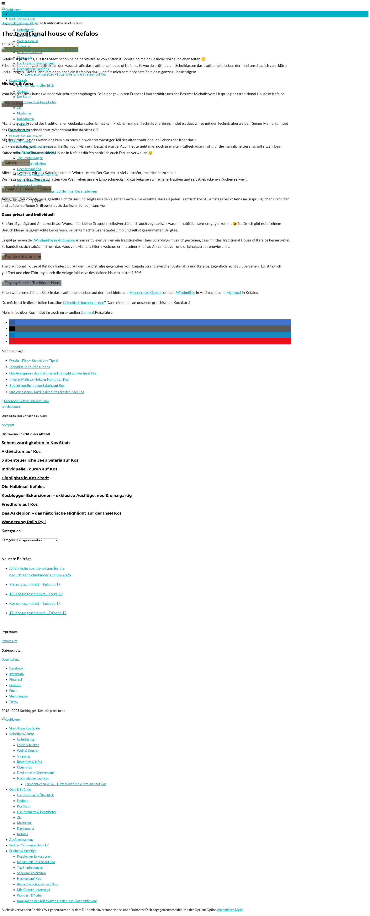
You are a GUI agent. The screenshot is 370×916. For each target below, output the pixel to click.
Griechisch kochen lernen (83, 302)
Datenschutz (10, 659)
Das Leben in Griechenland (36, 773)
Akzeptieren (226, 910)
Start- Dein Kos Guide (22, 18)
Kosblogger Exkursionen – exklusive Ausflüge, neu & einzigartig (67, 495)
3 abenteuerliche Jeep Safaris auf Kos (37, 385)
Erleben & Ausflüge (24, 23)
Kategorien (10, 540)
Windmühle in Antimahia (54, 240)
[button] (12, 322)
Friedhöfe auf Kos (20, 504)
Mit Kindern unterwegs (33, 890)
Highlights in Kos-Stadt (25, 478)
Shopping (23, 46)
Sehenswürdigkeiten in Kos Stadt (36, 442)
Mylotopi (233, 292)
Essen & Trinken (28, 745)
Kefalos (22, 834)
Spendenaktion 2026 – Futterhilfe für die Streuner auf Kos (65, 784)
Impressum (9, 641)
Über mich (24, 767)
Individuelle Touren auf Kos (29, 367)
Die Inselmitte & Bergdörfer (36, 102)
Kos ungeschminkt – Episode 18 (35, 584)
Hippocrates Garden (146, 292)
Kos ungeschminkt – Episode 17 (35, 603)
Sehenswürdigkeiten (31, 163)
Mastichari (24, 113)
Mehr (239, 910)
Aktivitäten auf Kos (21, 451)
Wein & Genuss (27, 41)
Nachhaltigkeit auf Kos (33, 778)
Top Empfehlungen (30, 158)
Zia (19, 108)
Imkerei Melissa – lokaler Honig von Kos (39, 379)
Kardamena (25, 119)
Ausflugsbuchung (21, 840)
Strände (22, 801)
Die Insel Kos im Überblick (35, 85)
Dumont (87, 312)
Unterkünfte (25, 739)
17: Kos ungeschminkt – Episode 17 (37, 613)
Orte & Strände (20, 789)
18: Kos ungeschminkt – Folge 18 (36, 594)
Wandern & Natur (29, 186)
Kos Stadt (24, 806)
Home (6, 23)
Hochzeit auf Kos (29, 169)
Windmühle (185, 292)
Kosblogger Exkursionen (34, 856)
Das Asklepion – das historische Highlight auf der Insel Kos (53, 373)
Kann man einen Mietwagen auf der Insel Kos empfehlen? (57, 191)
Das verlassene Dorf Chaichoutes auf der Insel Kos (46, 392)
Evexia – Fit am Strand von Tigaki (33, 360)
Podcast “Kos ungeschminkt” (26, 135)
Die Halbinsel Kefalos (23, 486)
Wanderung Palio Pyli (24, 522)
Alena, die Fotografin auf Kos (37, 884)
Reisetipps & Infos (21, 734)
